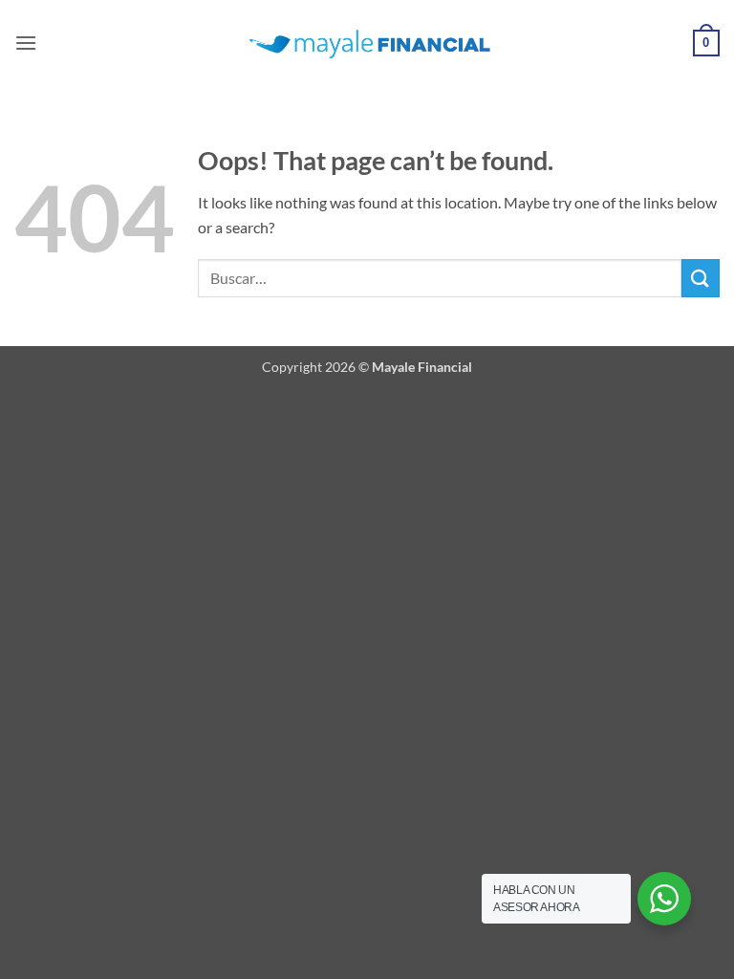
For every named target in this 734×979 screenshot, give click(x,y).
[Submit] (700, 277)
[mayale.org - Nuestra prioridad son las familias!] (367, 43)
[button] (25, 42)
